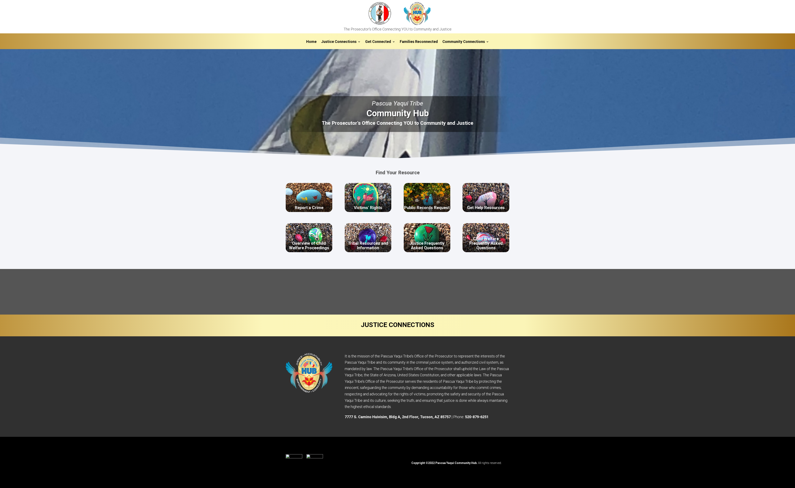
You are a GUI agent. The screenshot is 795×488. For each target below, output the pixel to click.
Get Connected (378, 42)
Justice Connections (339, 42)
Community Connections (463, 42)
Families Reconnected (419, 42)
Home (311, 42)
